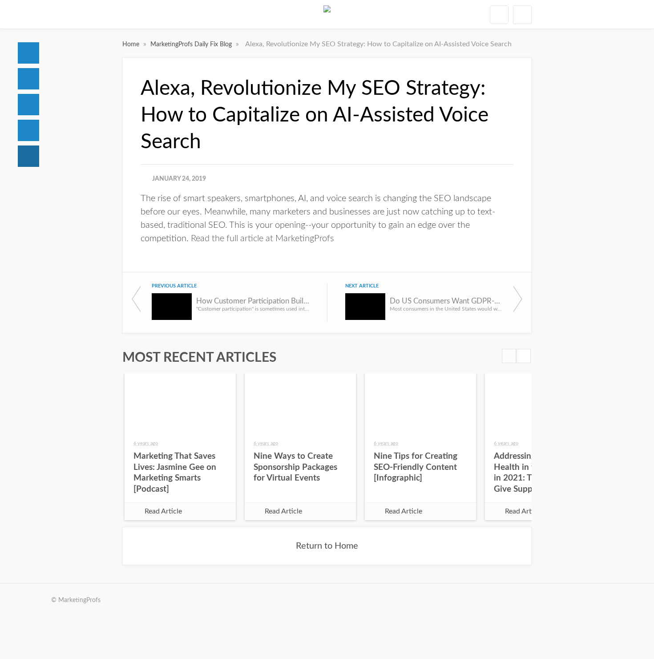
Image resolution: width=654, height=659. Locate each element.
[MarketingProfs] (327, 14)
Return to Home (327, 546)
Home (28, 53)
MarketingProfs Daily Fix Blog (192, 44)
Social (28, 104)
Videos (28, 130)
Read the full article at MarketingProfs (262, 238)
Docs (28, 78)
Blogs (28, 156)
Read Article (163, 511)
